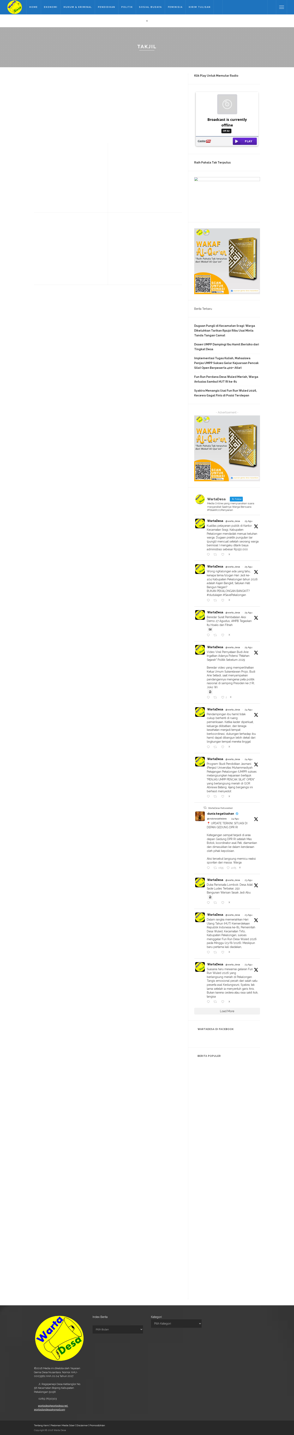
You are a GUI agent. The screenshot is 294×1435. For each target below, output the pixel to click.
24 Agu (248, 709)
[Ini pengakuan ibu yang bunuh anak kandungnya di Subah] (202, 1261)
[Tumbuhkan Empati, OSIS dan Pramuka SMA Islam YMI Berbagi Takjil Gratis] (39, 102)
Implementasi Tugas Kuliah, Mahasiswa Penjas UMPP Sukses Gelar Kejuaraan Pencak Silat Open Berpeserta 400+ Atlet (226, 363)
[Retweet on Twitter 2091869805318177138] (216, 796)
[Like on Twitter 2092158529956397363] (224, 555)
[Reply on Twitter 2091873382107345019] (209, 747)
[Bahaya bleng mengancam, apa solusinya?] (202, 1213)
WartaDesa (215, 520)
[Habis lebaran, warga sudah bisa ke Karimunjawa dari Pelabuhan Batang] (202, 1139)
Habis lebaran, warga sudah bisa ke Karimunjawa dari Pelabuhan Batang (234, 1147)
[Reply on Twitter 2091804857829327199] (209, 868)
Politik (127, 7)
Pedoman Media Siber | (63, 1425)
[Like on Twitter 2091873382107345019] (224, 747)
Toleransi (149, 172)
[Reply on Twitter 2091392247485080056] (209, 903)
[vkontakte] (258, 7)
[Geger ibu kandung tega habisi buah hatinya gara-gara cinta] (202, 1117)
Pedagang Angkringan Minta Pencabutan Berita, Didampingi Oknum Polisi (235, 1241)
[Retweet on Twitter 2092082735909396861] (216, 697)
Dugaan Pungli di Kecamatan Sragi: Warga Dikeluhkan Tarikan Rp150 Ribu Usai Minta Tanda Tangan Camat (224, 330)
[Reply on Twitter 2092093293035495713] (209, 635)
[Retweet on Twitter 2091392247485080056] (216, 903)
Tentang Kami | (42, 1425)
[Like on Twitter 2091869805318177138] (224, 796)
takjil (128, 96)
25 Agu (248, 521)
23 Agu (248, 880)
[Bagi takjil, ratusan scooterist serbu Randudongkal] (42, 265)
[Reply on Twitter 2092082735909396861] (209, 697)
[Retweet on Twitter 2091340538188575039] (216, 1002)
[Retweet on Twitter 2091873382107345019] (216, 747)
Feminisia (175, 7)
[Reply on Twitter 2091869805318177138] (209, 796)
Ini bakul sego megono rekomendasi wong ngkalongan (229, 1193)
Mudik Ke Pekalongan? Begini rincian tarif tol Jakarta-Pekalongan (234, 1075)
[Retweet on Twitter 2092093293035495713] (216, 635)
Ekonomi (50, 7)
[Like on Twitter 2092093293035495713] (224, 635)
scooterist (61, 242)
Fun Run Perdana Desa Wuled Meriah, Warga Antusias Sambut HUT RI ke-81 (226, 379)
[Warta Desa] (14, 7)
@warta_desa (233, 521)
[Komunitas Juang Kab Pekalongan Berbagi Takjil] (37, 195)
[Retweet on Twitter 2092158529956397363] (216, 555)
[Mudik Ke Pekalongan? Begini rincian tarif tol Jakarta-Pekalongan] (202, 1071)
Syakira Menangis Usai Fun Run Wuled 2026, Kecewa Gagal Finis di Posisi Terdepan (225, 393)
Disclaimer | (83, 1425)
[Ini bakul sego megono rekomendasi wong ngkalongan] (202, 1189)
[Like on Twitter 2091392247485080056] (224, 903)
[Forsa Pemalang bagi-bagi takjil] (117, 260)
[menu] (281, 7)
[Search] (272, 7)
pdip (42, 172)
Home (33, 7)
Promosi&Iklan (97, 1425)
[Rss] (263, 7)
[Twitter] (232, 7)
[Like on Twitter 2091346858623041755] (224, 952)
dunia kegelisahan (220, 813)
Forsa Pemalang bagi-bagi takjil (140, 228)
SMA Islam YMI (113, 96)
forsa (121, 237)
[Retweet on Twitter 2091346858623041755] (216, 952)
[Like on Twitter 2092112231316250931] (224, 600)
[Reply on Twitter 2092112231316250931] (209, 600)
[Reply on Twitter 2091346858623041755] (209, 952)
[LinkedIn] (252, 7)
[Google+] (237, 7)
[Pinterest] (242, 7)
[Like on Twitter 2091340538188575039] (224, 1002)
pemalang (124, 172)
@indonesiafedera (217, 818)
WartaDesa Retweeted (220, 808)
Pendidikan (106, 7)
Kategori (156, 1317)
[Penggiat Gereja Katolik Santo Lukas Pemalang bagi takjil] (116, 195)
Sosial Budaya (150, 7)
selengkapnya (111, 134)
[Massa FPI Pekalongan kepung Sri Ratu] (202, 1095)
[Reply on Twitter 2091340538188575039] (209, 1002)
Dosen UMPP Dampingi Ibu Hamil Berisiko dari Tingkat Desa (226, 347)
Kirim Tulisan (200, 7)
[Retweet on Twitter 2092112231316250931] (216, 600)
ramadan (134, 237)
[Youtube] (247, 7)
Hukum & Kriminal (78, 7)
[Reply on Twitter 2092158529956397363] (209, 555)
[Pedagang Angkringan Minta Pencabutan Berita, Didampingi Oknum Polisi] (202, 1237)
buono (109, 93)
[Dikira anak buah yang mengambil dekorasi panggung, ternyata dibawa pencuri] (202, 1283)
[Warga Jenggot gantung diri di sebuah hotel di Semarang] (202, 1167)
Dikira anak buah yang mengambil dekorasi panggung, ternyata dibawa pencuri (236, 1287)
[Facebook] (226, 7)
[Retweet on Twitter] (205, 807)
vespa (83, 242)
